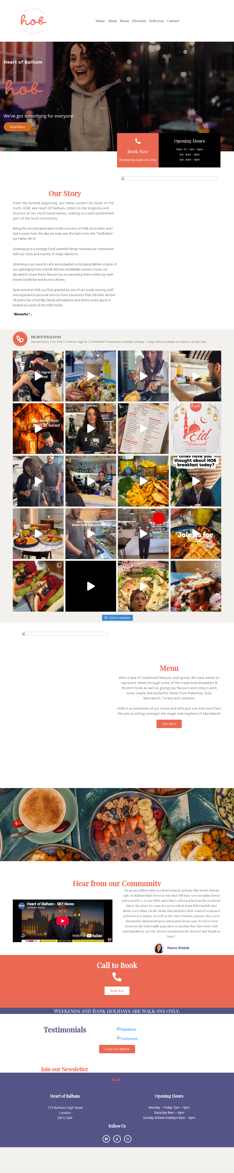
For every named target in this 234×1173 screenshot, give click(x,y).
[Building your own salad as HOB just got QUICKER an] (143, 428)
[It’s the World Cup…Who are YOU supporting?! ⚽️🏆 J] (196, 376)
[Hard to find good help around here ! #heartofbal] (38, 376)
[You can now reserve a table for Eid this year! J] (196, 533)
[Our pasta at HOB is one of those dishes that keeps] (143, 481)
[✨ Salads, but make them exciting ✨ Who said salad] (196, 586)
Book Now (137, 151)
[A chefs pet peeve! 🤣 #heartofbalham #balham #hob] (90, 533)
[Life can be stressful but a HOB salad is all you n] (38, 428)
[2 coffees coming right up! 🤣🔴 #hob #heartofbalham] (143, 533)
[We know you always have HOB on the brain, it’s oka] (196, 481)
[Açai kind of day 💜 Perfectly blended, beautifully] (90, 586)
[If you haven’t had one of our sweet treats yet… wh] (38, 586)
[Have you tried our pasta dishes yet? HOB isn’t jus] (143, 586)
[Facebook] (106, 1139)
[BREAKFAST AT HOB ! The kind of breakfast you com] (38, 533)
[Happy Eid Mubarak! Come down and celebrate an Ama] (196, 428)
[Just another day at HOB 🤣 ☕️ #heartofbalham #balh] (90, 481)
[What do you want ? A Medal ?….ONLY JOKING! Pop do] (90, 428)
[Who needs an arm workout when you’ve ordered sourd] (143, 376)
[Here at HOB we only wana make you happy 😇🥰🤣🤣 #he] (38, 481)
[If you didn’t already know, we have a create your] (90, 376)
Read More (17, 127)
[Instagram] (128, 1139)
